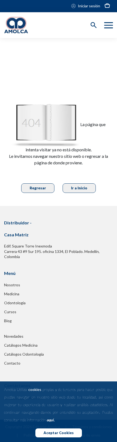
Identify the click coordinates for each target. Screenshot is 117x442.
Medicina (11, 293)
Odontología (15, 302)
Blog (8, 320)
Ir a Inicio (79, 188)
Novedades (13, 336)
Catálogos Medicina (21, 345)
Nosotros (12, 285)
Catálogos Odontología (24, 354)
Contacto (12, 363)
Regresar (38, 188)
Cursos (10, 311)
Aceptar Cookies (59, 433)
